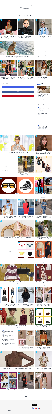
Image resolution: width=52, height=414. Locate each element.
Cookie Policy (9, 410)
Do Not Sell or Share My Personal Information (11, 409)
